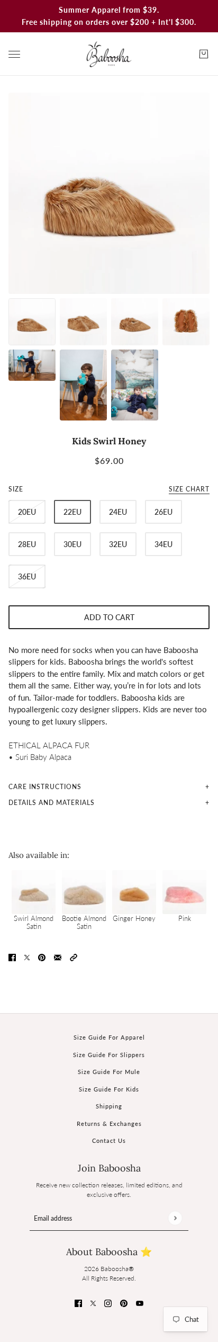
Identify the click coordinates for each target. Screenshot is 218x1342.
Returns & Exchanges (109, 1123)
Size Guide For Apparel (109, 1037)
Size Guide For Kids (109, 1089)
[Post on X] (27, 956)
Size (109, 489)
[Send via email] (58, 956)
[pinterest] (124, 1302)
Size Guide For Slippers (109, 1054)
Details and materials (51, 803)
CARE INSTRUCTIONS (44, 787)
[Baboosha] (109, 54)
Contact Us (109, 1140)
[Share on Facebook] (12, 956)
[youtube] (140, 1302)
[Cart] (204, 54)
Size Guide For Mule (109, 1071)
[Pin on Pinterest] (42, 956)
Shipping (109, 1106)
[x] (93, 1302)
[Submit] (175, 1218)
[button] (73, 956)
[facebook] (78, 1302)
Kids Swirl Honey (109, 441)
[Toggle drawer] (14, 54)
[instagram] (108, 1302)
